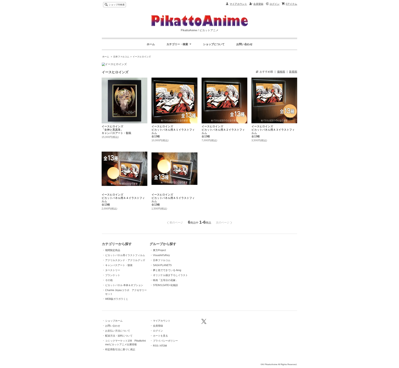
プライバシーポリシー (165, 340)
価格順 (281, 71)
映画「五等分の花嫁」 (165, 280)
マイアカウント (238, 3)
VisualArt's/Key (161, 255)
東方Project (159, 250)
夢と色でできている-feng (167, 270)
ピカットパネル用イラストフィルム (125, 255)
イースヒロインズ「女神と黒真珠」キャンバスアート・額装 (116, 130)
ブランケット (112, 275)
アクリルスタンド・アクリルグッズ (125, 260)
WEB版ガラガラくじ (116, 298)
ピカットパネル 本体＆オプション (124, 285)
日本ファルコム (121, 56)
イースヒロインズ (142, 56)
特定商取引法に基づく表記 (120, 349)
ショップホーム (114, 320)
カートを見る (160, 335)
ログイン (275, 3)
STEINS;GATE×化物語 (165, 285)
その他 (109, 280)
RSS (155, 345)
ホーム (151, 44)
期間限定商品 (112, 250)
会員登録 (258, 3)
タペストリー (112, 270)
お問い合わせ (244, 44)
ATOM (163, 345)
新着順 (293, 71)
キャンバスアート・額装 (119, 265)
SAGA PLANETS (162, 265)
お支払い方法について (117, 330)
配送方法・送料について (119, 335)
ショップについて (214, 44)
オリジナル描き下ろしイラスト (170, 275)
